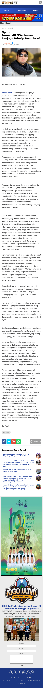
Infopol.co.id (7, 93)
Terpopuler (21, 10)
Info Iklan (29, 678)
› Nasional (9, 28)
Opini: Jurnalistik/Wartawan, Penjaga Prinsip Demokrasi (21, 35)
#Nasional (6, 432)
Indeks (35, 10)
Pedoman (21, 678)
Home (4, 28)
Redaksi (13, 678)
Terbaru (7, 10)
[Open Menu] (40, 2)
